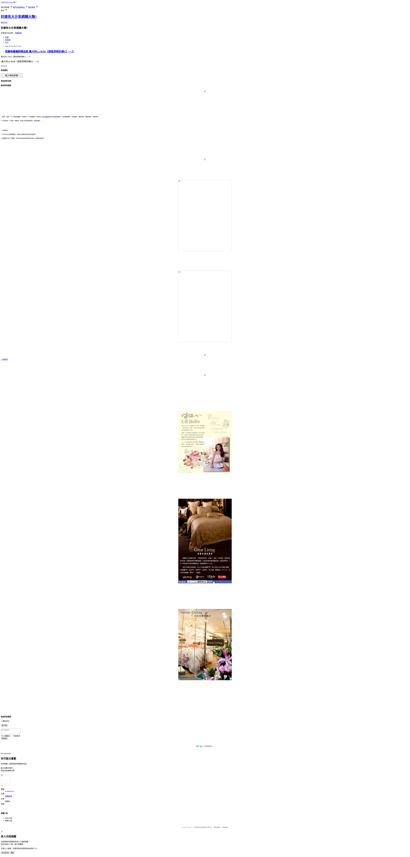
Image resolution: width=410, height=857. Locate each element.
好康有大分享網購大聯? (19, 16)
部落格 (7, 40)
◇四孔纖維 (44, 117)
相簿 (7, 37)
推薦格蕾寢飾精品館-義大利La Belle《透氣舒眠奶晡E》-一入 (39, 51)
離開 (12, 853)
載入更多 (4, 725)
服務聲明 (225, 827)
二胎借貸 (4, 359)
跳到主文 (4, 22)
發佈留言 (4, 738)
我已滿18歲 (5, 853)
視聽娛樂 (18, 33)
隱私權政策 (217, 827)
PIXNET (189, 827)
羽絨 (55, 117)
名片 (7, 42)
